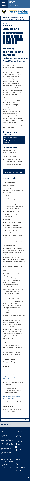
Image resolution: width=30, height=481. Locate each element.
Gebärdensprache (19, 473)
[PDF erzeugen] (26, 420)
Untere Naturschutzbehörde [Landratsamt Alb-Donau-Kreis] (13, 172)
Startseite (12, 1)
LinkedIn (19, 449)
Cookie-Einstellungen (20, 467)
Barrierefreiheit (19, 470)
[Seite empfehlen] (24, 420)
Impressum (18, 469)
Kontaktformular (19, 462)
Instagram (20, 444)
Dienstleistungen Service (17, 17)
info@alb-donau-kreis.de (21, 437)
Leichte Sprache (13, 5)
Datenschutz (12, 4)
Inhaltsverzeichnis (19, 464)
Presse (17, 463)
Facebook (20, 441)
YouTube (19, 447)
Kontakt (11, 2)
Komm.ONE (26, 477)
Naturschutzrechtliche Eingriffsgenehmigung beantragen (10, 140)
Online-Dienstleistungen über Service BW (13, 19)
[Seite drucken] (28, 420)
